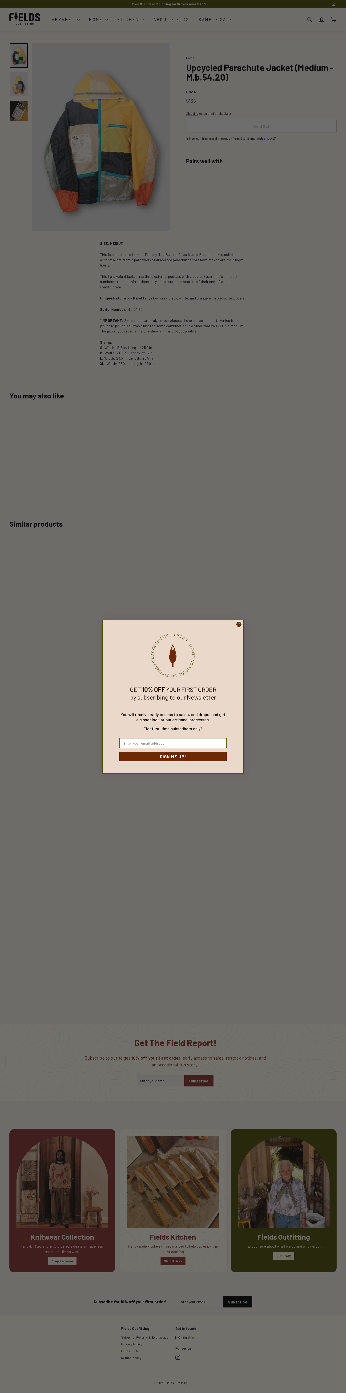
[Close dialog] (239, 624)
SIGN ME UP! (173, 756)
